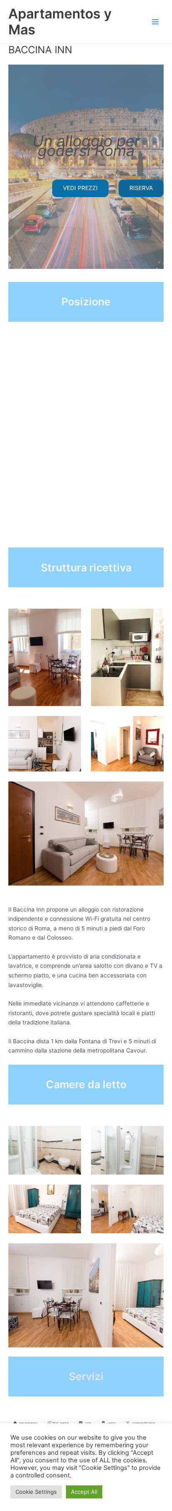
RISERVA (141, 188)
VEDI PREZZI (80, 188)
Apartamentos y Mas (59, 21)
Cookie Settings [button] (36, 1491)
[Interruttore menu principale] (155, 22)
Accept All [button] (84, 1491)
